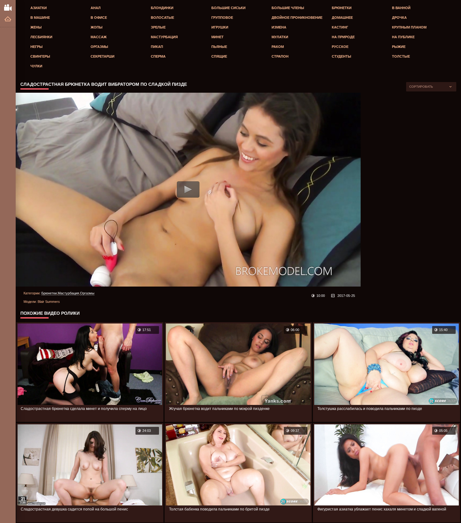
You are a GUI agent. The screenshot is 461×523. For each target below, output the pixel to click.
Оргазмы (99, 47)
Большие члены (288, 8)
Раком (278, 47)
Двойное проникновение (297, 17)
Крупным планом (409, 27)
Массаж (99, 37)
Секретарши (102, 56)
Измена (279, 27)
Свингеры (40, 56)
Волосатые (162, 17)
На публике (403, 37)
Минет (217, 37)
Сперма (158, 56)
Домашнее (342, 17)
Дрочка (399, 17)
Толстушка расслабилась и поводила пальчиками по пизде (369, 408)
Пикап (157, 47)
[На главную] (8, 19)
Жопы (97, 27)
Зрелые (158, 27)
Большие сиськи (228, 8)
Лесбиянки (41, 37)
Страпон (280, 56)
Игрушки (219, 27)
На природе (343, 37)
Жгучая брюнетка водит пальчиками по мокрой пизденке (219, 408)
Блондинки (162, 8)
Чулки (36, 66)
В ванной (401, 8)
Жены (36, 27)
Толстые (401, 56)
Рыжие (398, 47)
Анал (96, 8)
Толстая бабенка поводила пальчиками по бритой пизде (219, 509)
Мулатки (280, 37)
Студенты (341, 56)
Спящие (219, 56)
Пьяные (219, 47)
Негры (36, 47)
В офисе (99, 17)
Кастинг (340, 27)
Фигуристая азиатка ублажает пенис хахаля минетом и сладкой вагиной (381, 509)
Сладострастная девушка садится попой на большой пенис (74, 509)
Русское (340, 47)
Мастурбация (164, 37)
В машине (40, 17)
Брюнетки (342, 8)
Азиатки (38, 8)
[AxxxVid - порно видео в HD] (8, 7)
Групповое (222, 17)
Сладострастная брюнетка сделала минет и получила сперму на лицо (84, 408)
